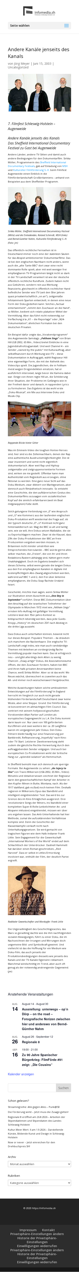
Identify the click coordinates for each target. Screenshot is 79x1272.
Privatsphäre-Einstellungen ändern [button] (37, 1234)
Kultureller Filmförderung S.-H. (31, 170)
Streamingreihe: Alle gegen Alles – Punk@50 (34, 1107)
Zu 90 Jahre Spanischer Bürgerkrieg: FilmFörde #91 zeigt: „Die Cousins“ (42, 1060)
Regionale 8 (31, 1042)
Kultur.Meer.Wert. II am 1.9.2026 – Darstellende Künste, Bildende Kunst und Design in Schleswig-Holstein (36, 1133)
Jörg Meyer (22, 63)
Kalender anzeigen (21, 1074)
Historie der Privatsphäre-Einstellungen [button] (37, 1240)
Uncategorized (18, 67)
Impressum (28, 1230)
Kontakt (48, 1230)
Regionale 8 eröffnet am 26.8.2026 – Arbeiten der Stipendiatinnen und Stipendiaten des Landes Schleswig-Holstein (36, 1120)
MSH (65, 166)
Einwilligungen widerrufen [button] (37, 1246)
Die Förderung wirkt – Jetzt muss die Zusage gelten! (38, 1112)
